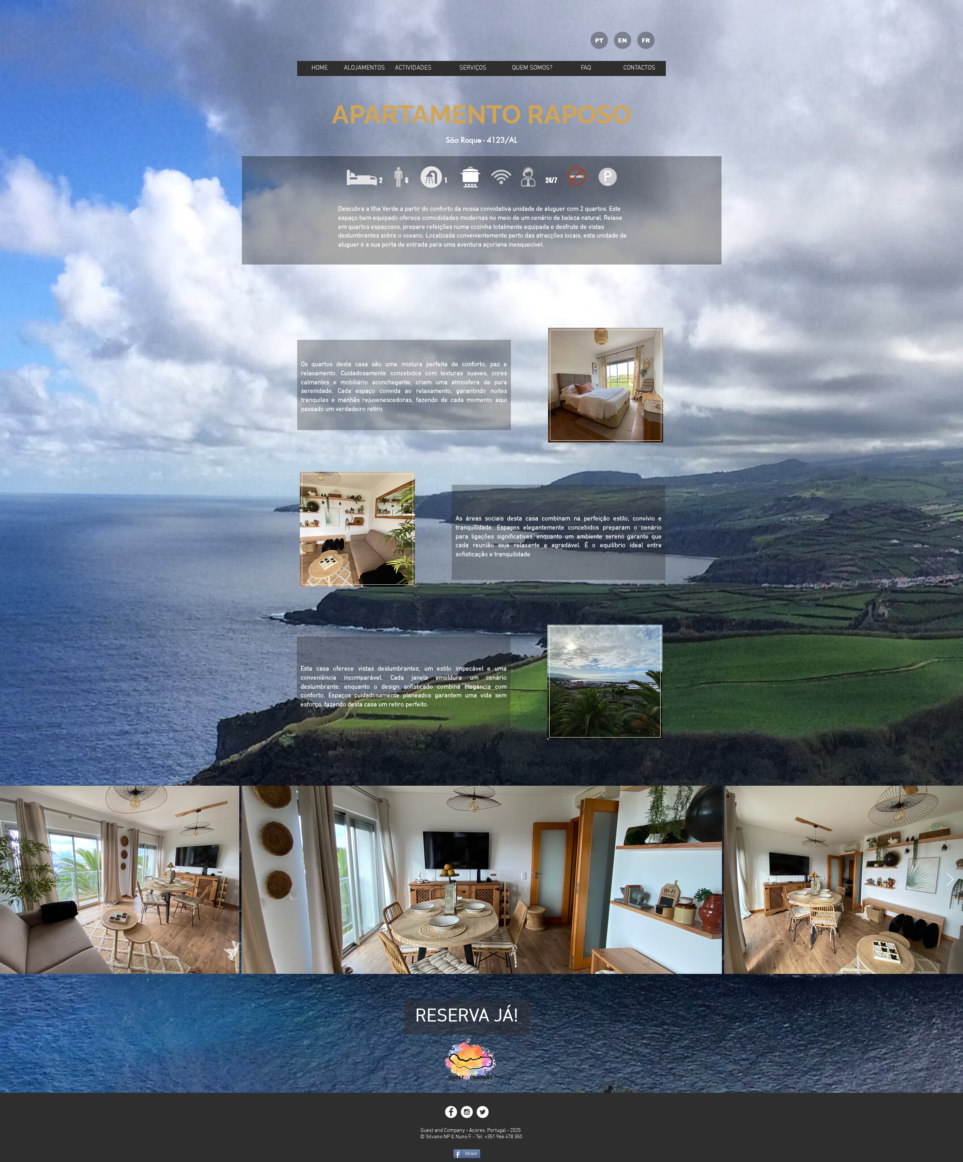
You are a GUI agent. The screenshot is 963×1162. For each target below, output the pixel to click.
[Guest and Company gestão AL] (483, 1112)
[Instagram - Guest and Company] (467, 1112)
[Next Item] (950, 880)
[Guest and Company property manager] (451, 1112)
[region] (605, 385)
